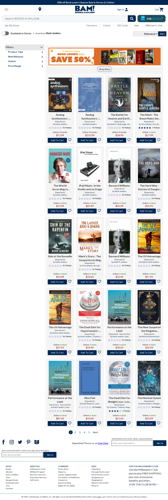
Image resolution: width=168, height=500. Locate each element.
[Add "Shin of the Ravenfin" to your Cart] (60, 281)
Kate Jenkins (146, 403)
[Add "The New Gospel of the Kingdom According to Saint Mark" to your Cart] (149, 352)
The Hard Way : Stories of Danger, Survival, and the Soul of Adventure (149, 187)
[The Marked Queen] (149, 378)
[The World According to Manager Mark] (60, 166)
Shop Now (104, 69)
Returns (95, 485)
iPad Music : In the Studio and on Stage (90, 187)
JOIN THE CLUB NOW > (143, 484)
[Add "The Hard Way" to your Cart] (149, 211)
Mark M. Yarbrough (118, 124)
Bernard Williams (119, 185)
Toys (8, 485)
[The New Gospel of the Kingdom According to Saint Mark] (149, 307)
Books (8, 469)
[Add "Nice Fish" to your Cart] (89, 423)
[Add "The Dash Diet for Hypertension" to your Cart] (89, 352)
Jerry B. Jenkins (123, 125)
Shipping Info (97, 480)
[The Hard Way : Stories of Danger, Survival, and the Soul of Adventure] (149, 166)
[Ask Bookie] (151, 18)
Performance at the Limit (119, 329)
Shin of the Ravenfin (60, 256)
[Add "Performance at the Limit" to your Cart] (119, 352)
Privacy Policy (141, 497)
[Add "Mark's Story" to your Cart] (89, 281)
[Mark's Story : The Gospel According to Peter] (90, 236)
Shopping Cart (98, 477)
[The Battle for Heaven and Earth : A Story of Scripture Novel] (119, 95)
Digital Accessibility (66, 485)
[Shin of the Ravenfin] (60, 236)
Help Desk (96, 469)
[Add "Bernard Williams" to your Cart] (119, 211)
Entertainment (12, 483)
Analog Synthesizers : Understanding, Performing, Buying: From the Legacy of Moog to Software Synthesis (60, 116)
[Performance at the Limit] (119, 307)
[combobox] (71, 18)
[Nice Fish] (89, 378)
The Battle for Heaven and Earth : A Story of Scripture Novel (119, 116)
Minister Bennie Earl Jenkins (150, 337)
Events (107, 25)
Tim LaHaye (146, 124)
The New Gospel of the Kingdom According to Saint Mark (149, 329)
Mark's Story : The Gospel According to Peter (90, 258)
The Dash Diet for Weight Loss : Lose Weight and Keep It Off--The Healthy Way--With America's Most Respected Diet (119, 400)
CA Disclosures (127, 497)
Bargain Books (12, 480)
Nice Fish (89, 397)
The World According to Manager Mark (60, 187)
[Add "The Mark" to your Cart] (149, 140)
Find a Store (63, 469)
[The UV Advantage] (149, 236)
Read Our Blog (64, 483)
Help (136, 25)
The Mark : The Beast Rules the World (149, 116)
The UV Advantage (149, 256)
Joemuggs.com (99, 497)
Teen (8, 477)
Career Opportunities (67, 474)
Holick (144, 262)
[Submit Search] (132, 18)
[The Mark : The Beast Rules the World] (149, 95)
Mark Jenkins (61, 124)
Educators (92, 25)
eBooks (9, 472)
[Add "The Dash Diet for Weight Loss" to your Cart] (119, 423)
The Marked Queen (149, 397)
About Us (62, 472)
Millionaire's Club (153, 25)
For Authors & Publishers (69, 477)
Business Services (38, 474)
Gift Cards (122, 25)
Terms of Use (113, 497)
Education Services (38, 477)
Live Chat (103, 443)
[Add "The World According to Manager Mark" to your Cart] (60, 211)
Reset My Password (100, 474)
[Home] (84, 9)
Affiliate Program (37, 472)
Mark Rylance (88, 403)
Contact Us (63, 480)
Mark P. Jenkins (120, 262)
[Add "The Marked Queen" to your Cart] (149, 423)
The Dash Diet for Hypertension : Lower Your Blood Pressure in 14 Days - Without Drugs (90, 329)
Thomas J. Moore (117, 407)
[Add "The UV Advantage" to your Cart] (149, 281)
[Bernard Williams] (119, 166)
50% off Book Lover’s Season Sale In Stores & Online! (85, 2)
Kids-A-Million (12, 474)
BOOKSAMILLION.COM (80, 497)
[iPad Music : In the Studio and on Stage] (90, 166)
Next (95, 432)
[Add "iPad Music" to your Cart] (89, 211)
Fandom (9, 488)
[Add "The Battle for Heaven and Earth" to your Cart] (119, 140)
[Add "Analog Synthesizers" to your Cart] (60, 140)
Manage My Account (100, 472)
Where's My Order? (100, 483)
